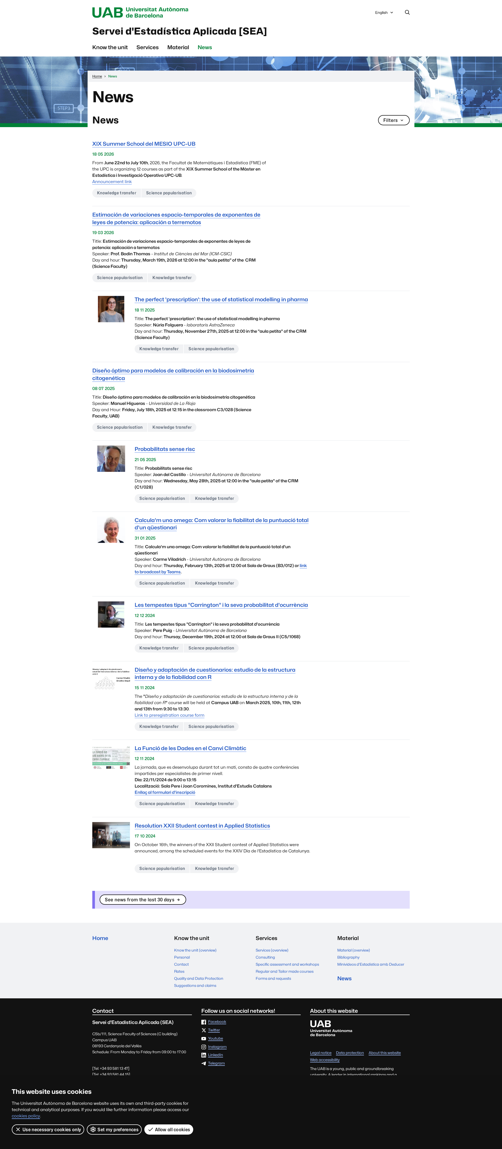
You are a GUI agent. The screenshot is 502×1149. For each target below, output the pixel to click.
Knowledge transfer (116, 192)
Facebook (217, 1021)
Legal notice (321, 1052)
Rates (179, 971)
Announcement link (112, 181)
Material (178, 47)
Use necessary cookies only (51, 1129)
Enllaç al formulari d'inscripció (165, 792)
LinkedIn (215, 1054)
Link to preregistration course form (169, 715)
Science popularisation (169, 192)
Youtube (215, 1038)
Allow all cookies (172, 1129)
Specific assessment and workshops (287, 964)
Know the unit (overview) (195, 950)
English (381, 14)
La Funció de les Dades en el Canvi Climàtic (190, 748)
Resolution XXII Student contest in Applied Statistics (202, 825)
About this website (385, 1052)
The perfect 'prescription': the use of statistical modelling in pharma (221, 299)
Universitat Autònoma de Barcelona (141, 12)
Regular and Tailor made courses (284, 971)
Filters (390, 120)
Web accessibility (325, 1059)
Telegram (216, 1063)
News (205, 47)
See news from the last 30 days (139, 899)
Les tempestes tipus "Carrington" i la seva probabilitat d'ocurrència (221, 605)
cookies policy (26, 1115)
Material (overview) (353, 950)
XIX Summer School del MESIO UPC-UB (144, 143)
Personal (182, 957)
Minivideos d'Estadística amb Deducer (370, 964)
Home (100, 938)
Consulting (265, 957)
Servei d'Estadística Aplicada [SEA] (179, 31)
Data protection (350, 1052)
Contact (181, 964)
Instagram (217, 1046)
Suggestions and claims (195, 985)
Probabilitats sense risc (165, 449)
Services (147, 47)
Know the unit (110, 47)
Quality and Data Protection (198, 978)
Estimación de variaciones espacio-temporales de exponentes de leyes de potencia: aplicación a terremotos (176, 218)
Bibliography (348, 957)
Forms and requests (273, 978)
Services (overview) (272, 950)
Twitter (214, 1030)
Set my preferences (118, 1129)
